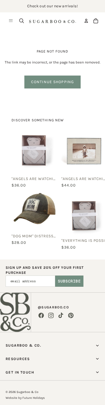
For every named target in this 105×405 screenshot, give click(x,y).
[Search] (21, 21)
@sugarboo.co (53, 307)
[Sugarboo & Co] (52, 21)
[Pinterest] (70, 315)
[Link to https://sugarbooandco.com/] (15, 312)
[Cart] (96, 21)
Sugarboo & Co (27, 392)
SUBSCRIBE (69, 281)
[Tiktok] (60, 315)
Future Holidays (33, 398)
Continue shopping (52, 81)
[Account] (86, 21)
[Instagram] (51, 315)
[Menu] (10, 20)
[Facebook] (41, 315)
